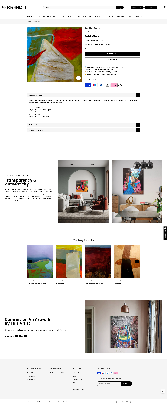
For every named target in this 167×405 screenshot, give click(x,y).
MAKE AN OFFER (112, 59)
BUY (151, 7)
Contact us (77, 386)
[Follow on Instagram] (116, 402)
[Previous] (30, 261)
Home (29, 21)
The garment (117, 283)
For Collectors (31, 379)
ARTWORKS (29, 17)
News (75, 376)
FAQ (74, 383)
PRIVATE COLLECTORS (116, 17)
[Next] (137, 261)
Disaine (68, 402)
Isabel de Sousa (32, 281)
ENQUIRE (21, 336)
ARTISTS (61, 17)
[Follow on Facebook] (112, 402)
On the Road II (60, 283)
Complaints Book (79, 389)
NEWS (129, 17)
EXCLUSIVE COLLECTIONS (46, 17)
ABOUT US (138, 17)
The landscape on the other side (94, 283)
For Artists (30, 373)
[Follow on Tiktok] (130, 402)
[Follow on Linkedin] (119, 402)
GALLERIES (71, 17)
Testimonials (77, 379)
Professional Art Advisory (58, 373)
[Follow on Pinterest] (123, 402)
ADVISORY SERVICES (85, 17)
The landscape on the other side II (36, 283)
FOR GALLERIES (100, 17)
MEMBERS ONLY (137, 7)
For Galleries (31, 376)
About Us (76, 373)
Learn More (9, 336)
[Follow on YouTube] (127, 402)
